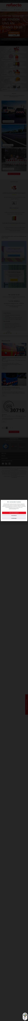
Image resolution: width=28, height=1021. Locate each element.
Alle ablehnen (14, 515)
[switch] (25, 1019)
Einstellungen (14, 518)
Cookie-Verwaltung (12, 508)
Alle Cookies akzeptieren (14, 512)
